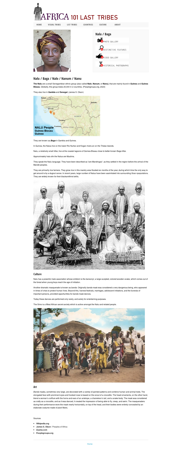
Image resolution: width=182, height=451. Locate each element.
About (118, 24)
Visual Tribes (54, 24)
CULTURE (103, 24)
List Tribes (72, 24)
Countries (88, 24)
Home (39, 24)
